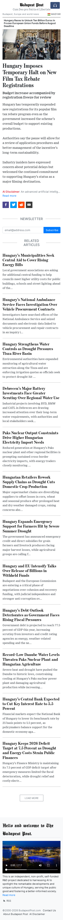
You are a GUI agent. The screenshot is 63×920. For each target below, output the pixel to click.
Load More (31, 798)
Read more (9, 195)
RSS (8, 900)
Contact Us (49, 910)
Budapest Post (31, 4)
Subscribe (52, 230)
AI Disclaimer (37, 914)
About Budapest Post (15, 914)
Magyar (55, 14)
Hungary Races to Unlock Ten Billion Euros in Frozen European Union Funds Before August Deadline (30, 23)
